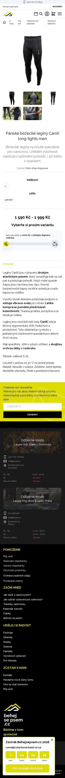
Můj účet (7, 556)
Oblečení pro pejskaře (32, 22)
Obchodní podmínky (14, 570)
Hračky (7, 642)
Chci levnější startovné (27, 768)
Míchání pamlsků (10, 6)
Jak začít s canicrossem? (17, 595)
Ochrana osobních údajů (16, 575)
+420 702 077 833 (34, 2)
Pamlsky (8, 651)
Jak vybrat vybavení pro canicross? (23, 599)
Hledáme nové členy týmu (18, 679)
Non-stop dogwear (37, 168)
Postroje (8, 632)
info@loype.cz (14, 461)
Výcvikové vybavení (14, 656)
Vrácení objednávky (13, 565)
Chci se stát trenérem (15, 684)
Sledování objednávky (15, 561)
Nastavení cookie (57, 772)
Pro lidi (19, 22)
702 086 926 (14, 513)
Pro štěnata (9, 660)
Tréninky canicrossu (14, 604)
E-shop (11, 22)
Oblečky (8, 637)
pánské (8, 199)
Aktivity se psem (12, 618)
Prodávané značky (13, 581)
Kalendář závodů (12, 608)
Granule (7, 646)
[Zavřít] (52, 740)
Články (7, 613)
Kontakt (7, 675)
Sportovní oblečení (52, 22)
